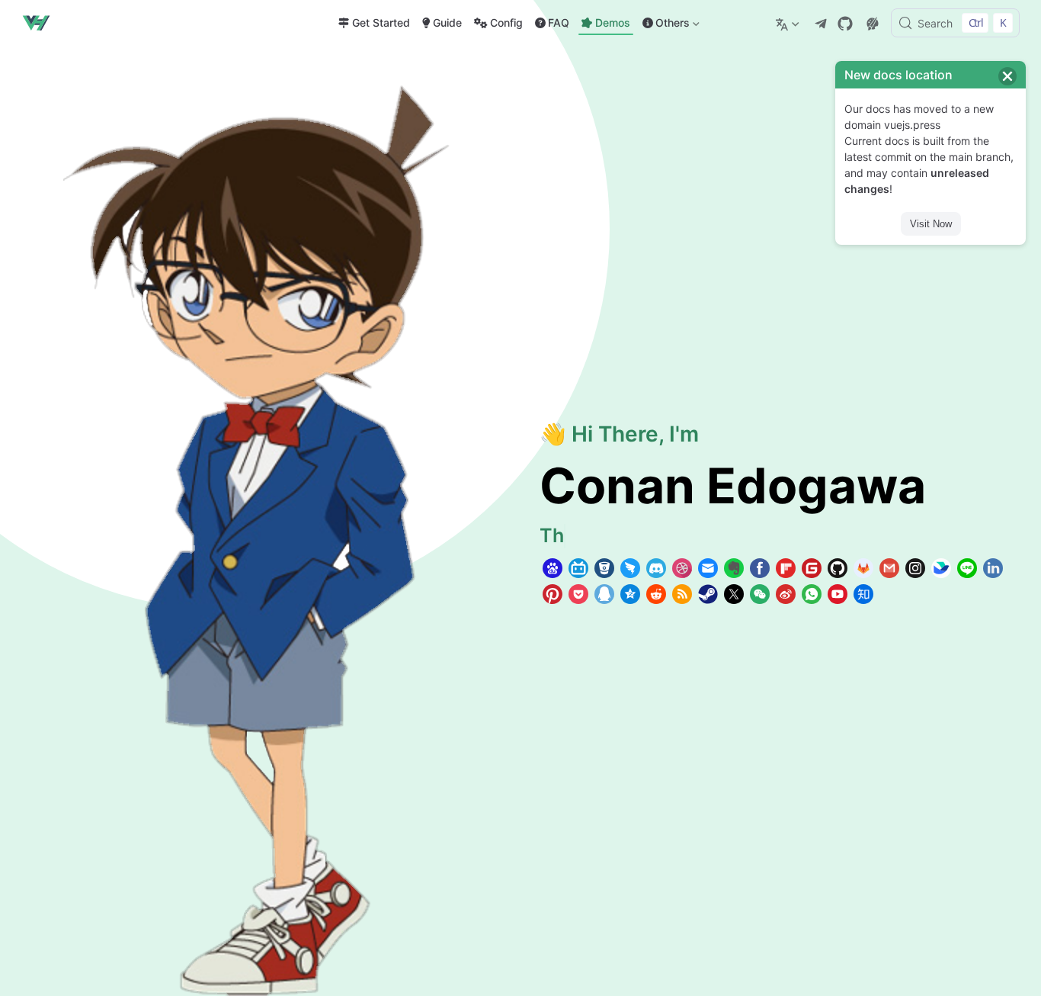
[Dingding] (630, 568)
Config (506, 22)
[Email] (708, 568)
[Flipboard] (786, 568)
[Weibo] (786, 594)
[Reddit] (656, 594)
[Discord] (656, 568)
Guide (447, 22)
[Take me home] (40, 22)
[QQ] (604, 594)
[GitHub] (845, 23)
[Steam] (708, 594)
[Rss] (682, 594)
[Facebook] (760, 568)
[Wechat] (760, 594)
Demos (612, 22)
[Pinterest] (552, 594)
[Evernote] (734, 568)
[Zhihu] (863, 594)
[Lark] (941, 568)
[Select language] (789, 23)
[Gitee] (812, 568)
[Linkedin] (993, 568)
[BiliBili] (578, 568)
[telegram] (821, 23)
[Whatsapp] (812, 594)
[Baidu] (552, 568)
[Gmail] (889, 568)
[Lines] (967, 568)
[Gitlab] (863, 568)
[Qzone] (630, 594)
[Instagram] (915, 568)
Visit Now (931, 224)
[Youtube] (837, 594)
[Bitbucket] (604, 568)
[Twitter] (734, 594)
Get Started (381, 22)
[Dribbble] (682, 568)
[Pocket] (578, 594)
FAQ (558, 22)
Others (664, 25)
